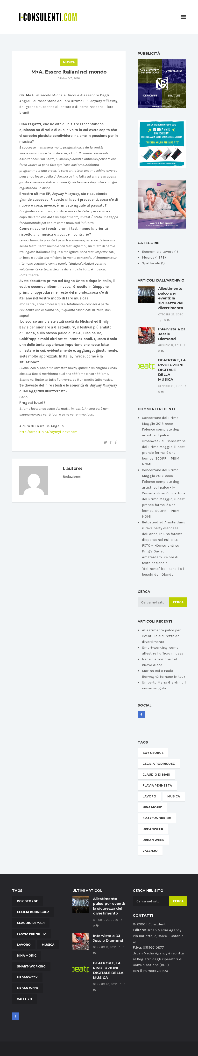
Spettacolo (151, 263)
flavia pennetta (157, 785)
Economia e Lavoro (157, 251)
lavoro (149, 796)
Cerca (178, 602)
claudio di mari (156, 774)
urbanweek (152, 829)
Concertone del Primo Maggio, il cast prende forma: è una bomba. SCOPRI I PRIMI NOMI (164, 452)
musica (173, 796)
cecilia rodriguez (158, 764)
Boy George (152, 753)
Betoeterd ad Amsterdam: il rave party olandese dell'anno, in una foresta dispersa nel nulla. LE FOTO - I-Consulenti (163, 534)
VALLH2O (150, 851)
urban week (153, 840)
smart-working (156, 818)
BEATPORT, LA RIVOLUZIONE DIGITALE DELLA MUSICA (172, 370)
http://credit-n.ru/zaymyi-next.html (49, 432)
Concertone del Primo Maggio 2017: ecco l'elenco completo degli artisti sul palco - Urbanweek (162, 429)
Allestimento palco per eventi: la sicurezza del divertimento (170, 298)
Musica (69, 62)
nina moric (152, 807)
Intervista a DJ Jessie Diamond (108, 938)
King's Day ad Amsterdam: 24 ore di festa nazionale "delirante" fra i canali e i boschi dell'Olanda (163, 563)
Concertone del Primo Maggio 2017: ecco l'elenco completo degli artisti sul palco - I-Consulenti (162, 481)
